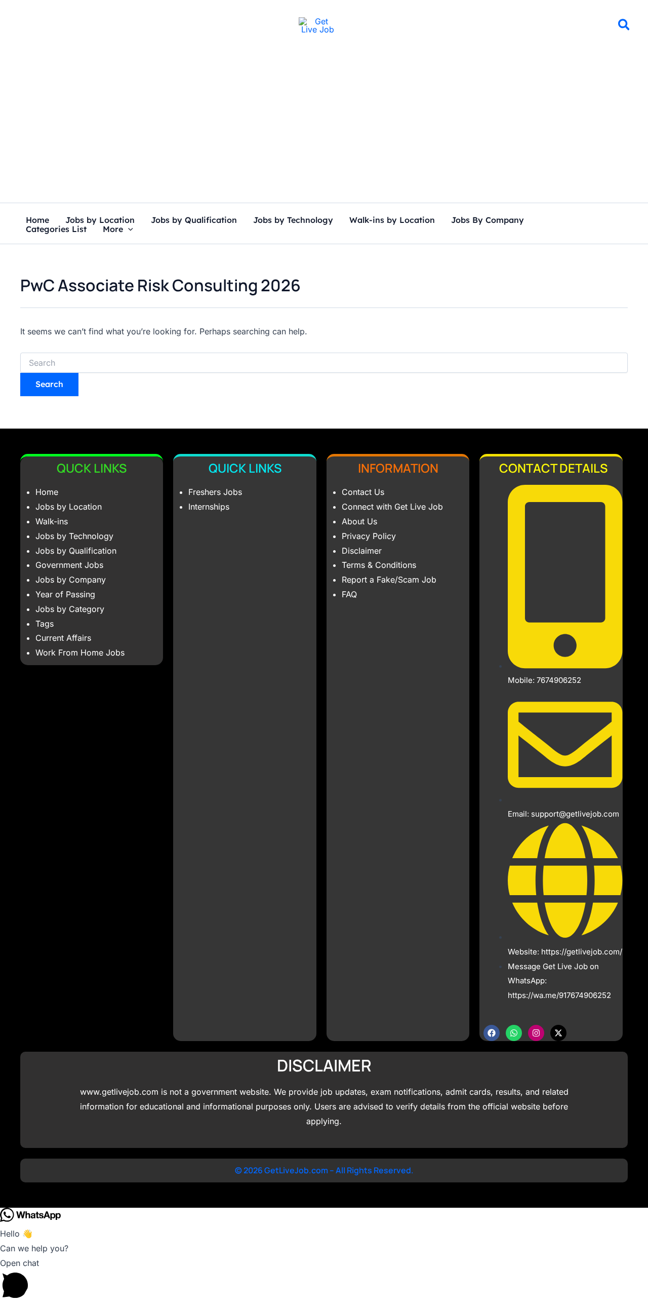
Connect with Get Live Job (392, 507)
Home (37, 220)
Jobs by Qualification (194, 220)
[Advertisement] (324, 127)
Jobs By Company (487, 220)
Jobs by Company (70, 579)
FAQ (349, 594)
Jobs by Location (100, 220)
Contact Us (363, 492)
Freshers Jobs (215, 492)
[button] (624, 26)
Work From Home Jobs (80, 652)
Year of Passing (65, 594)
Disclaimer (362, 551)
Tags (44, 624)
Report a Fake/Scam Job (389, 579)
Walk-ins (51, 521)
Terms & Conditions (379, 565)
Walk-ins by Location (392, 220)
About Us (359, 521)
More (113, 229)
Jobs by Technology (293, 220)
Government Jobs (69, 565)
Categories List (56, 229)
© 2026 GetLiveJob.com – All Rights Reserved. (324, 1170)
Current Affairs (63, 638)
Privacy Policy (369, 536)
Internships (208, 507)
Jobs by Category (69, 609)
